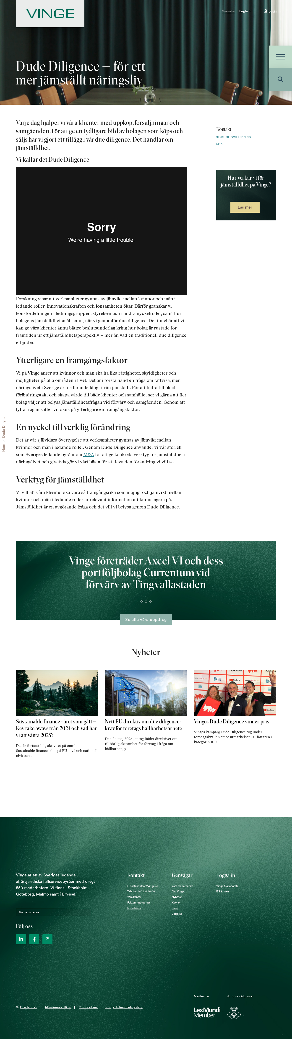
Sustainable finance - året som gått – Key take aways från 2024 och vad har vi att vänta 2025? (56, 728)
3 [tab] (150, 601)
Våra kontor (134, 897)
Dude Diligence (3, 425)
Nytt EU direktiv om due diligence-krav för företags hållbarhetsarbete (143, 725)
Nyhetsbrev (134, 908)
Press (175, 908)
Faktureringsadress (138, 902)
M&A (88, 454)
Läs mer (245, 207)
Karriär (176, 902)
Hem (3, 448)
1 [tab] (141, 601)
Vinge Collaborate (227, 886)
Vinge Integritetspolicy (124, 1007)
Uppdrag (177, 913)
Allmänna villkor (58, 1007)
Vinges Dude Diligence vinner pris (231, 721)
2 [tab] (146, 601)
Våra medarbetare (182, 886)
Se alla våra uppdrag (146, 620)
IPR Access (222, 891)
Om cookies (88, 1007)
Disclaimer (28, 1007)
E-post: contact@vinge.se (142, 886)
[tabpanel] (146, 577)
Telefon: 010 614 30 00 (141, 891)
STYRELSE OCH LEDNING (233, 137)
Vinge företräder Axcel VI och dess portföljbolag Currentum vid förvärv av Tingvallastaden (146, 572)
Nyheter (177, 897)
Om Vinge (178, 891)
